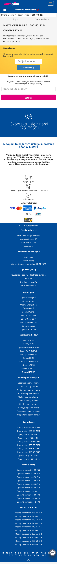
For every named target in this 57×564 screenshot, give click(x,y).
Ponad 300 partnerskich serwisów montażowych (29, 190)
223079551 (29, 128)
